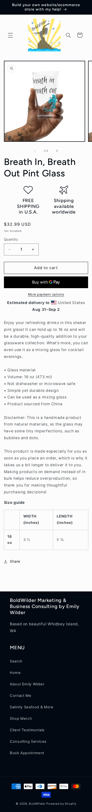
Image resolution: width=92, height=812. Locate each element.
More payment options (46, 294)
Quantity (11, 239)
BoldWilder (37, 803)
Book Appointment (27, 753)
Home (15, 672)
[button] (10, 35)
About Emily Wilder (27, 684)
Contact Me (20, 695)
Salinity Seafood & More (31, 707)
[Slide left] (34, 150)
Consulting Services (28, 741)
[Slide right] (57, 150)
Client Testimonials (27, 730)
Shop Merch (21, 718)
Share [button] (15, 561)
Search (16, 661)
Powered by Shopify (61, 803)
